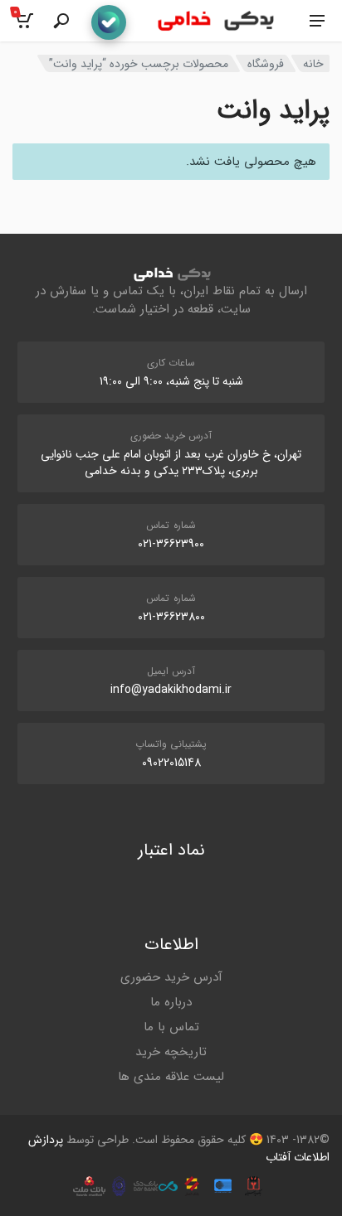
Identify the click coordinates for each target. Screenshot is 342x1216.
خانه (313, 64)
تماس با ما (171, 1027)
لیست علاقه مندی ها (171, 1077)
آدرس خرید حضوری (171, 977)
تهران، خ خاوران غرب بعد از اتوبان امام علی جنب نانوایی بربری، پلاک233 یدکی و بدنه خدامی (171, 462)
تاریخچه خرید (171, 1052)
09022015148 (171, 762)
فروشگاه (265, 64)
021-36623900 (171, 544)
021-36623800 (171, 617)
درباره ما (171, 1002)
